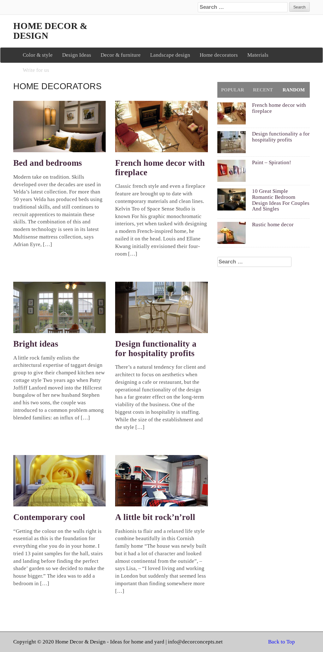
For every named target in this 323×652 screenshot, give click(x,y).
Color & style (38, 55)
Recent (263, 89)
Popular (232, 89)
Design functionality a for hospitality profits (156, 348)
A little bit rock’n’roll (155, 517)
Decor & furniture (121, 55)
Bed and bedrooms (47, 163)
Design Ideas (76, 55)
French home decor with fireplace (160, 167)
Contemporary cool (49, 517)
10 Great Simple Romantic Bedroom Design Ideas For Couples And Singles (280, 200)
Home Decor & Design (50, 31)
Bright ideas (35, 344)
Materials (257, 55)
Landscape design (170, 55)
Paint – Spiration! (271, 162)
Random (294, 89)
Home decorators (219, 55)
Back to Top (281, 642)
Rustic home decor (273, 225)
